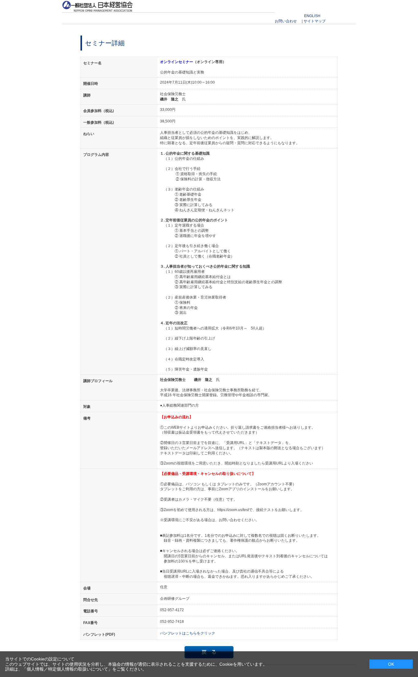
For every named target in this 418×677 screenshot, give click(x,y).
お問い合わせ (286, 21)
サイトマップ (315, 21)
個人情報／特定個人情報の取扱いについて (67, 669)
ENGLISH (312, 16)
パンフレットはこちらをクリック (187, 633)
